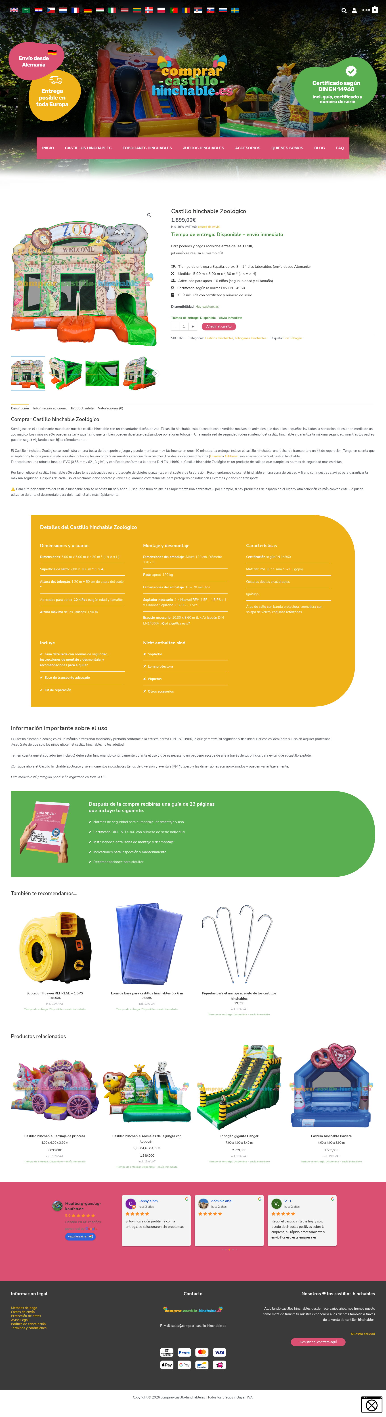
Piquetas (155, 679)
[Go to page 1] (226, 1249)
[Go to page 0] (222, 1249)
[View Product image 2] (65, 373)
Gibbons (231, 456)
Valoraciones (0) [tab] (110, 408)
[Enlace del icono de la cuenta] (354, 10)
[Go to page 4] (236, 1249)
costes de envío (209, 227)
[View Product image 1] (28, 373)
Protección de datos (26, 1316)
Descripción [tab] (20, 408)
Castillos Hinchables (219, 338)
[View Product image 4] (140, 373)
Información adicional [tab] (50, 408)
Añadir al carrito (219, 326)
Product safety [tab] (82, 408)
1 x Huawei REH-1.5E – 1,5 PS (198, 600)
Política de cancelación (28, 1324)
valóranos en (78, 1236)
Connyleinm (148, 1201)
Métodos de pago (24, 1308)
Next (155, 373)
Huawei (215, 456)
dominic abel (222, 1201)
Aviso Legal (20, 1320)
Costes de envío (23, 1312)
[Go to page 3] (233, 1249)
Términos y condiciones (28, 1328)
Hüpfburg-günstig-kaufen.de (83, 1206)
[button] (344, 11)
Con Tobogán (292, 338)
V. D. (288, 1201)
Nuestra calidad (363, 1334)
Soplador (155, 654)
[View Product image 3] (103, 373)
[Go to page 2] (229, 1250)
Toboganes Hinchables (250, 338)
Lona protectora (160, 666)
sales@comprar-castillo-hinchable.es (198, 1326)
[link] (14, 10)
